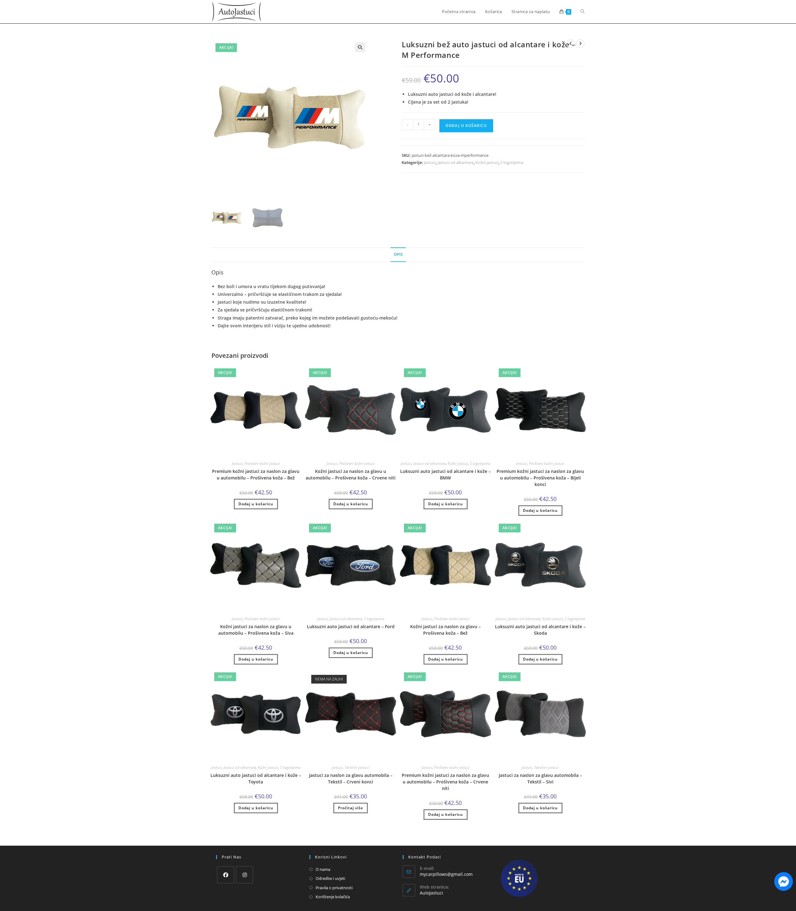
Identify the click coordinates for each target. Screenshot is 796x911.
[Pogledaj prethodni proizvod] (570, 43)
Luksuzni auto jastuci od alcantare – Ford (351, 626)
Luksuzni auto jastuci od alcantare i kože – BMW (445, 474)
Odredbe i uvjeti (330, 878)
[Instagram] (244, 874)
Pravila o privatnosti (334, 887)
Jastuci (430, 162)
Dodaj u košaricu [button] (255, 504)
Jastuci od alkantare (455, 162)
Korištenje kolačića (333, 896)
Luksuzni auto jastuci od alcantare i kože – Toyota (256, 778)
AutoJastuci (431, 893)
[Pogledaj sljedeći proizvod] (580, 43)
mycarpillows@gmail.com (446, 874)
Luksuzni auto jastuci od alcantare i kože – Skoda (540, 630)
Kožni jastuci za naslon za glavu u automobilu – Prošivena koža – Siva (256, 630)
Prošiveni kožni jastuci (262, 463)
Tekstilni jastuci (357, 767)
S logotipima (511, 162)
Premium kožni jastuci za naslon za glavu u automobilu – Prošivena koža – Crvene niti (445, 781)
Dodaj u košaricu (466, 125)
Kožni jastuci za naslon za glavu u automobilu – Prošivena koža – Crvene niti (351, 474)
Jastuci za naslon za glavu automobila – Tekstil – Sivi (540, 778)
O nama (323, 869)
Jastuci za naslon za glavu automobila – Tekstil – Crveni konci (350, 778)
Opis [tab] (398, 254)
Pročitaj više (350, 808)
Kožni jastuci (486, 162)
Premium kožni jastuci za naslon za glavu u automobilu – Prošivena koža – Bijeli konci (540, 477)
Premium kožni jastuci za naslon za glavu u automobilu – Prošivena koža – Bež (255, 474)
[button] (360, 47)
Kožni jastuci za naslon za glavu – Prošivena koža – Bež (445, 630)
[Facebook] (225, 874)
